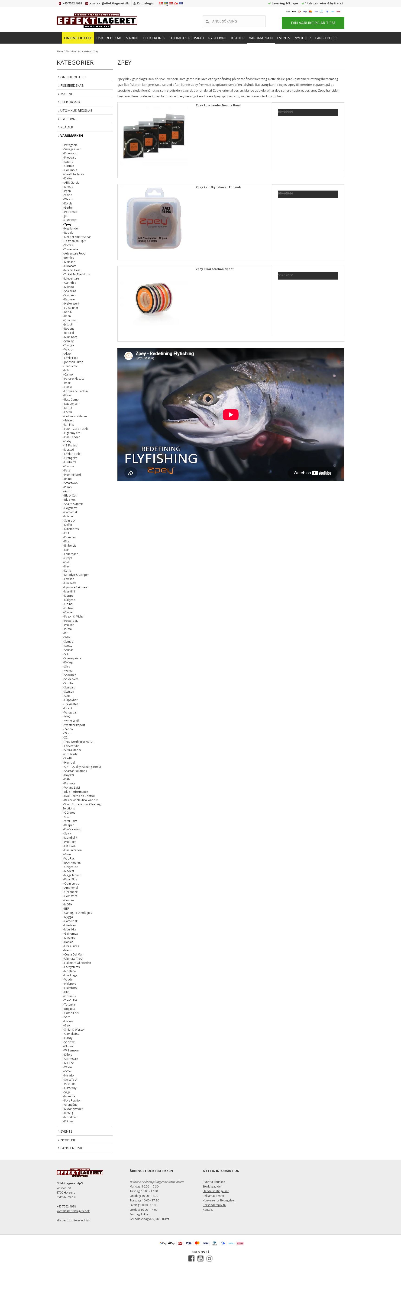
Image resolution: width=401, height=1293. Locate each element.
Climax (68, 1046)
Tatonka (69, 1004)
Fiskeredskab (108, 37)
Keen (67, 316)
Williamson (71, 1050)
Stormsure (71, 1059)
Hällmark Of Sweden (77, 963)
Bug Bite (69, 1009)
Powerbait (71, 621)
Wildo (68, 1067)
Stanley (69, 341)
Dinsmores (71, 529)
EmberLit (70, 546)
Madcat (69, 871)
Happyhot (71, 700)
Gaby (67, 441)
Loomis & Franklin (76, 391)
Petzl (67, 470)
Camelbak (71, 512)
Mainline (69, 262)
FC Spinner (71, 308)
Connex (69, 900)
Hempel (69, 762)
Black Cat (70, 495)
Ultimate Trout (73, 959)
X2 (66, 737)
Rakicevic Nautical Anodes (81, 800)
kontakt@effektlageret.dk (109, 3)
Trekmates (71, 704)
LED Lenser (71, 404)
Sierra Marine (73, 750)
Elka (66, 541)
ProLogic (70, 157)
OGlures (69, 813)
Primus (68, 1121)
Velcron (69, 349)
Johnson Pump (73, 362)
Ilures (67, 395)
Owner (68, 612)
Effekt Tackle (72, 454)
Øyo (67, 1025)
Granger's (70, 458)
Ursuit (68, 708)
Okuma (69, 466)
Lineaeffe (70, 583)
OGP (67, 817)
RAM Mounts (72, 863)
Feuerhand (71, 554)
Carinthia (70, 283)
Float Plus (70, 879)
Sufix (67, 696)
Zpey (67, 224)
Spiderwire (71, 679)
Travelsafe (71, 249)
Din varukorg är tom (313, 22)
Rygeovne (217, 37)
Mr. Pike (69, 425)
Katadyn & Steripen (76, 575)
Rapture (69, 299)
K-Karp (68, 662)
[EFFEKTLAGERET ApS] (98, 20)
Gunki (68, 387)
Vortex (68, 245)
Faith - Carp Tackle (76, 429)
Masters (69, 938)
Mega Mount (72, 875)
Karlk (67, 571)
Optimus (70, 996)
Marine (132, 37)
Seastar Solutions (75, 771)
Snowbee (70, 675)
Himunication (73, 850)
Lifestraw (70, 925)
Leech (68, 412)
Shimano (70, 295)
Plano (68, 487)
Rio (66, 633)
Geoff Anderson (74, 174)
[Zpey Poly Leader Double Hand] (154, 138)
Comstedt (70, 896)
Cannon (69, 374)
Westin (68, 199)
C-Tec (68, 1071)
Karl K (68, 312)
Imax (67, 383)
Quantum (70, 320)
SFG (66, 654)
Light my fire (72, 433)
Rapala (68, 233)
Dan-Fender (72, 437)
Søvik (67, 833)
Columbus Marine (75, 416)
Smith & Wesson (74, 1030)
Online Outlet (78, 37)
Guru (67, 854)
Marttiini (69, 591)
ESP (66, 550)
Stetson (69, 692)
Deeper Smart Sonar (77, 237)
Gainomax (71, 934)
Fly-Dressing (72, 829)
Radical (69, 333)
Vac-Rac (69, 858)
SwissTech (71, 1080)
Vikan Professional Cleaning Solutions (81, 806)
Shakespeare (72, 658)
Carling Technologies (78, 913)
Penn (67, 191)
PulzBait (69, 1084)
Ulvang (68, 1021)
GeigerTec (71, 867)
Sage (67, 1092)
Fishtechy (70, 1088)
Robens (69, 329)
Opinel (68, 604)
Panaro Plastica (74, 379)
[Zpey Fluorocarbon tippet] (154, 302)
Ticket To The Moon (77, 274)
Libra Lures (71, 946)
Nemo (68, 950)
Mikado (69, 287)
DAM (67, 779)
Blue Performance (76, 792)
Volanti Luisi (72, 788)
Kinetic (68, 187)
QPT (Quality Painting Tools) (82, 767)
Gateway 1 (71, 220)
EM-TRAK (70, 846)
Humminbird (72, 475)
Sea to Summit (73, 504)
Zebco (68, 729)
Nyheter (302, 37)
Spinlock (69, 520)
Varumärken (261, 37)
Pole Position (72, 1100)
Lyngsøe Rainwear (76, 587)
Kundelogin (145, 3)
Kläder (238, 37)
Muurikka (70, 929)
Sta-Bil (68, 758)
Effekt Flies (71, 358)
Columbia (70, 170)
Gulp (67, 562)
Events (283, 37)
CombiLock (71, 1013)
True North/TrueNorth (78, 742)
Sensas (68, 650)
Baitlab (69, 942)
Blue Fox (69, 500)
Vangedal (70, 712)
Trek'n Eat (70, 1000)
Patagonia (71, 145)
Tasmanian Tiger (75, 241)
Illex (66, 566)
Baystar (69, 775)
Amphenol (71, 888)
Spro (67, 1017)
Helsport (70, 984)
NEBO (68, 408)
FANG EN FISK (326, 37)
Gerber (69, 208)
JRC (66, 216)
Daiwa (68, 178)
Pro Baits (70, 842)
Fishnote (69, 783)
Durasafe (70, 266)
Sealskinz (70, 291)
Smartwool (71, 483)
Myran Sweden (73, 1109)
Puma (68, 629)
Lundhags (70, 975)
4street (69, 420)
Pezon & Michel (74, 616)
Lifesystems (72, 967)
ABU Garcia (71, 183)
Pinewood (71, 153)
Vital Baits (70, 821)
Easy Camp (71, 399)
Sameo (68, 641)
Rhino (68, 479)
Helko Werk (71, 304)
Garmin (69, 166)
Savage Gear (72, 149)
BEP (66, 909)
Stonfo (68, 683)
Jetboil (68, 324)
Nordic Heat (72, 270)
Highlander (71, 228)
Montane (70, 971)
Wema (68, 671)
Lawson (69, 579)
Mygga (68, 917)
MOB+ (68, 904)
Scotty (68, 646)
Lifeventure (71, 278)
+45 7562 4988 (72, 3)
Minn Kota (70, 337)
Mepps (68, 596)
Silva (67, 667)
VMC (67, 717)
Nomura (69, 1096)
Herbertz (70, 462)
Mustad (69, 450)
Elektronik (154, 37)
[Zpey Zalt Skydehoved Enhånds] (154, 220)
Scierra (68, 162)
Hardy (68, 1038)
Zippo (68, 733)
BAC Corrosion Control (79, 796)
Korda (68, 203)
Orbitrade (71, 754)
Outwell (69, 608)
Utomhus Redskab (186, 37)
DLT (66, 533)
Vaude (68, 979)
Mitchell (69, 516)
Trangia (69, 345)
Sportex (69, 1042)
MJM (67, 370)
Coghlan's (70, 508)
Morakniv (70, 1117)
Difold (68, 1055)
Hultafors (70, 988)
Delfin (68, 525)
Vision (68, 195)
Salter (68, 637)
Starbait (69, 687)
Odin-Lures (71, 883)
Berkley (69, 258)
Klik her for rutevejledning (73, 1220)
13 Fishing (70, 445)
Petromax (70, 212)
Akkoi (67, 354)
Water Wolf (71, 721)
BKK (66, 992)
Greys (68, 558)
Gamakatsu (71, 1034)
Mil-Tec (69, 1063)
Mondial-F (70, 838)
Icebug (68, 1113)
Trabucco (70, 366)
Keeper (69, 825)
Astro (67, 491)
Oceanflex (71, 892)
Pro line (69, 625)
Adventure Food (75, 253)
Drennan (70, 537)
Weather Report (74, 725)
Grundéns (70, 1105)
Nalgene (69, 600)
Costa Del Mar (73, 954)
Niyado (69, 1075)
